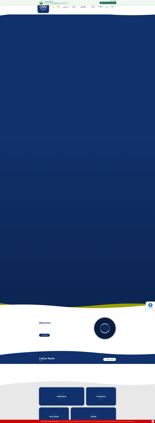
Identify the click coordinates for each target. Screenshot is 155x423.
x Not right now (113, 0)
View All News (110, 359)
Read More (45, 335)
